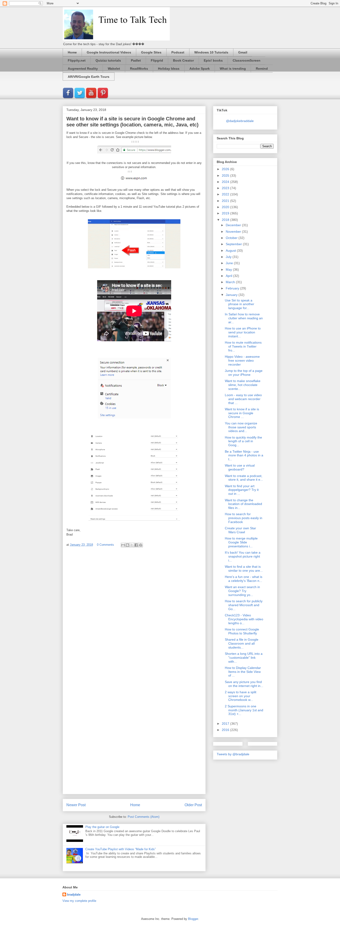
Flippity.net (77, 60)
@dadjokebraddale (240, 121)
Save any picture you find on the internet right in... (244, 684)
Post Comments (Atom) (143, 816)
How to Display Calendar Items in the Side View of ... (243, 671)
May (229, 269)
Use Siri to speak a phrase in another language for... (239, 304)
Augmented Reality (83, 68)
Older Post (193, 805)
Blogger (193, 919)
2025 (226, 175)
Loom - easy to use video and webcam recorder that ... (243, 399)
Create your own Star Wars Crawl (240, 530)
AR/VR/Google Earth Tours (88, 76)
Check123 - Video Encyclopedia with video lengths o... (244, 619)
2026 (226, 169)
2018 (226, 220)
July (229, 257)
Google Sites (151, 52)
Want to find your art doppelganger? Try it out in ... (242, 490)
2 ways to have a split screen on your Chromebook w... (240, 696)
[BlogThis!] (127, 545)
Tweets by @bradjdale (233, 754)
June (230, 263)
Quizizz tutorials (108, 60)
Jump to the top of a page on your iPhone (244, 372)
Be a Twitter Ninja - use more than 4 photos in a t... (244, 455)
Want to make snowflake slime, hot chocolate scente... (242, 385)
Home (72, 52)
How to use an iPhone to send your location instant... (243, 332)
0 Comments (105, 544)
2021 (226, 201)
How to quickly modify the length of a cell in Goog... (243, 441)
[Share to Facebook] (136, 545)
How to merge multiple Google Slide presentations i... (241, 542)
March (231, 282)
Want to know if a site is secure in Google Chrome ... (242, 413)
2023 (226, 188)
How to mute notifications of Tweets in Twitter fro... (243, 346)
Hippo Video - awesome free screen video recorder (242, 360)
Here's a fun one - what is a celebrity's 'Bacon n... (243, 579)
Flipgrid (157, 60)
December (234, 225)
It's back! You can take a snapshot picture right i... (242, 556)
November (234, 231)
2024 (226, 182)
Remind (262, 68)
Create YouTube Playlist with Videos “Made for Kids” (120, 849)
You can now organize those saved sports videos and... (241, 427)
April (229, 276)
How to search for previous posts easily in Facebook (243, 518)
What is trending (233, 68)
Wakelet (114, 68)
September (234, 244)
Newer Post (76, 805)
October (232, 238)
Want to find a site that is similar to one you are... (244, 568)
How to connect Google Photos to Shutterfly (242, 631)
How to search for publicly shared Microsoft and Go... (244, 605)
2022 (226, 194)
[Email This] (123, 545)
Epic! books (213, 60)
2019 (226, 213)
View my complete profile (79, 901)
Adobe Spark (199, 68)
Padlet (136, 60)
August (231, 250)
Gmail (242, 52)
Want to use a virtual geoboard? (240, 467)
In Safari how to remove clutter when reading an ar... (244, 318)
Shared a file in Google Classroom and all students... (241, 643)
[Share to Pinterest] (140, 545)
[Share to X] (132, 545)
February (233, 288)
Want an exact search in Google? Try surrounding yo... (242, 591)
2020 (226, 207)
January (232, 295)
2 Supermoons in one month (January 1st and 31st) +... (244, 710)
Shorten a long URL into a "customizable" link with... (244, 657)
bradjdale (73, 894)
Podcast (177, 52)
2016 (226, 730)
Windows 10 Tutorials (211, 52)
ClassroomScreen (246, 60)
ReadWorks (139, 68)
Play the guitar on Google (102, 827)
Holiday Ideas (168, 68)
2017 (226, 723)
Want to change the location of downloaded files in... (243, 504)
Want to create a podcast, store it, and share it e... (244, 478)
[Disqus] (134, 613)
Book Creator (183, 60)
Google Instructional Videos (109, 52)
